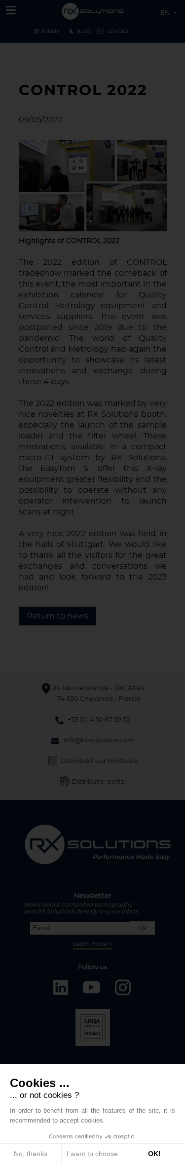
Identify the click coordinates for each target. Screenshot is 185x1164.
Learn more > (92, 944)
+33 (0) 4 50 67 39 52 (99, 720)
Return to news (57, 616)
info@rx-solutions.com (99, 740)
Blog (83, 32)
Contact (118, 32)
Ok (142, 928)
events (51, 32)
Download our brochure (99, 761)
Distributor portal (99, 782)
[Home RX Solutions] (92, 10)
